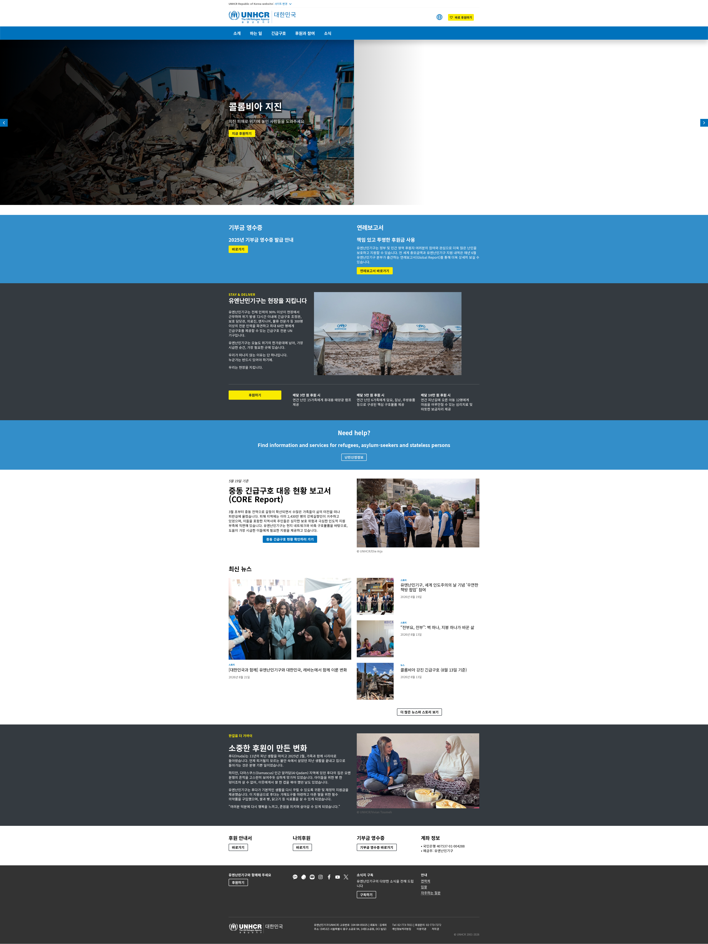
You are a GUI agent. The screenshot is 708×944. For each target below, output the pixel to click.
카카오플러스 (295, 877)
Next (704, 123)
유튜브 (337, 877)
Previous (4, 123)
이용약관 (421, 929)
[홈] (254, 17)
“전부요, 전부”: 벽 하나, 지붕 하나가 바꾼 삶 (437, 627)
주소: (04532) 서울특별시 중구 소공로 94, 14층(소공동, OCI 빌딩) (350, 929)
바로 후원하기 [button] (462, 18)
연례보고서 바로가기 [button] (374, 270)
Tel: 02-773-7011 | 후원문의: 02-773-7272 (416, 925)
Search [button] (428, 17)
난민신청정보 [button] (354, 457)
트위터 (346, 877)
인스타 (320, 877)
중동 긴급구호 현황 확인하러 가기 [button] (290, 539)
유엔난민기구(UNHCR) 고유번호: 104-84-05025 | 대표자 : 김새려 (350, 925)
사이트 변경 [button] (281, 4)
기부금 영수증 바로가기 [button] (376, 847)
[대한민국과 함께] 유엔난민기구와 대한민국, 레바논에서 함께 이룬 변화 (288, 670)
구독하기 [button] (366, 894)
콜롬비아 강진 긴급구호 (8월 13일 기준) (433, 670)
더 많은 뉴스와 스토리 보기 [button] (419, 712)
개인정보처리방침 (401, 929)
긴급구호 (278, 33)
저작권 (435, 929)
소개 (237, 33)
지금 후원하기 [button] (243, 133)
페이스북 (329, 877)
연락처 (425, 881)
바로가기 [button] (238, 249)
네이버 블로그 (312, 877)
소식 (327, 33)
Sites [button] (439, 17)
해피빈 (303, 877)
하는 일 (256, 33)
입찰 (424, 887)
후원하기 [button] (265, 394)
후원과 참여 (305, 33)
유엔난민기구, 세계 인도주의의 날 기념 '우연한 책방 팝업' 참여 (439, 587)
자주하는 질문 (431, 893)
